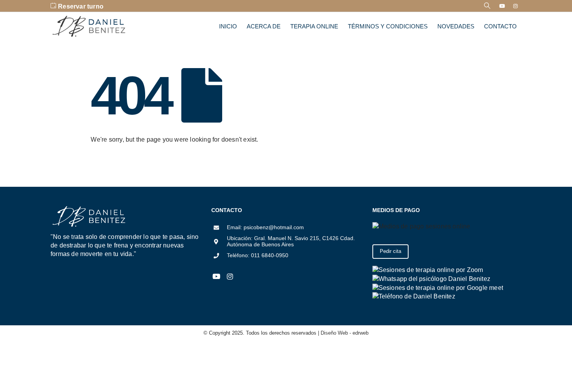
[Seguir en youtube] (216, 277)
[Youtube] (502, 5)
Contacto (500, 26)
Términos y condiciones (388, 26)
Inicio (228, 26)
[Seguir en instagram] (230, 277)
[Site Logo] (89, 26)
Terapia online (314, 26)
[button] (487, 6)
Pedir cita (390, 251)
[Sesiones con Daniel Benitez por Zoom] (427, 269)
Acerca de (264, 26)
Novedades (455, 26)
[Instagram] (515, 5)
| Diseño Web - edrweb (342, 333)
